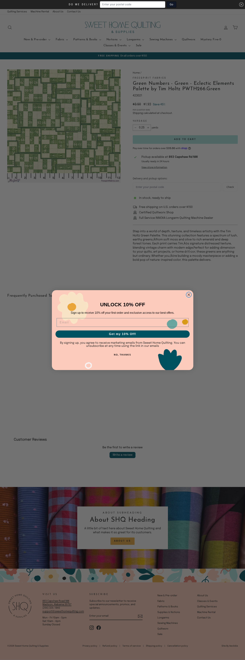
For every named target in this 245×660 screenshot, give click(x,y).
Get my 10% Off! (122, 334)
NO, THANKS (122, 355)
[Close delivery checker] (241, 4)
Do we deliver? (84, 4)
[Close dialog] (189, 294)
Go (171, 4)
